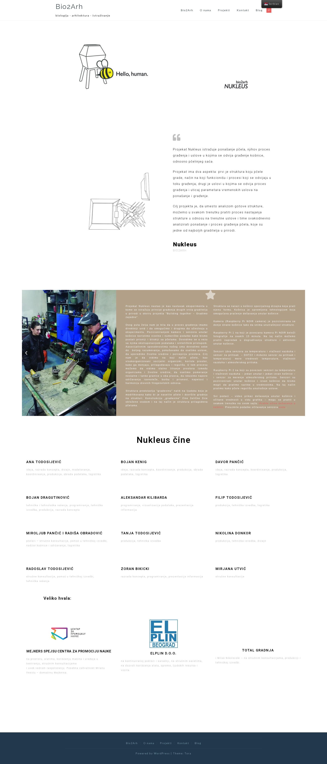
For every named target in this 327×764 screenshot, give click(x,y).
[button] (26, 353)
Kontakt (243, 10)
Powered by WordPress (153, 753)
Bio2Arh (69, 6)
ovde (282, 407)
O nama (205, 10)
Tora (188, 753)
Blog (259, 10)
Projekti (224, 10)
